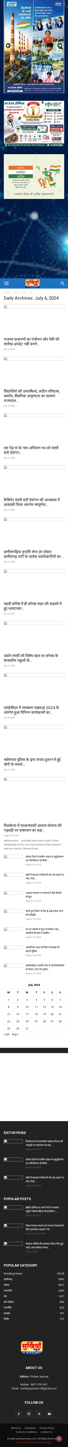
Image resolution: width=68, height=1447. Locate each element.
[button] (6, 282)
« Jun (7, 1033)
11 (36, 1005)
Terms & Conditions (26, 1430)
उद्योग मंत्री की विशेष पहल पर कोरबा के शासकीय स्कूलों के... (31, 656)
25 (36, 1020)
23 (17, 1020)
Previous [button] (8, 45)
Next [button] (59, 45)
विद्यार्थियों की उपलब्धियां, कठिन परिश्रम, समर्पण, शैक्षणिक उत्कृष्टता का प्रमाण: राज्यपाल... (32, 395)
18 (36, 1013)
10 (27, 1005)
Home (7, 291)
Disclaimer (30, 1426)
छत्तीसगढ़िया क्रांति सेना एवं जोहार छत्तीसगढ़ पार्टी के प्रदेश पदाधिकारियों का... (34, 553)
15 (8, 1013)
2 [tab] (34, 96)
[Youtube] (49, 1413)
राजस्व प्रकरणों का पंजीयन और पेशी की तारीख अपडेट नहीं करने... (31, 340)
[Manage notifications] (59, 1439)
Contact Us (46, 1430)
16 (17, 1013)
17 (27, 1013)
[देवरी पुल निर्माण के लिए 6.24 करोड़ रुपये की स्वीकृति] (13, 914)
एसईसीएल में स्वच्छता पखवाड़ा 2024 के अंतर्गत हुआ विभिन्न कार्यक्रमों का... (31, 708)
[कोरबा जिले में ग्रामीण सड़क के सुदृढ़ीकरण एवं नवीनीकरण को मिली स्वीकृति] (13, 860)
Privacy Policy (47, 1426)
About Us (16, 1426)
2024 (16, 291)
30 (17, 1027)
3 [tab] (38, 96)
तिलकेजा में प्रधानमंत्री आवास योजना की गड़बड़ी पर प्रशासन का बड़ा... (33, 826)
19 (44, 1013)
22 (8, 1020)
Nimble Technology (40, 1441)
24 (27, 1020)
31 (27, 1027)
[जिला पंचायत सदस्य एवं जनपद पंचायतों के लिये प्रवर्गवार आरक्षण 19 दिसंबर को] (13, 1229)
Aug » (15, 1033)
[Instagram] (29, 1412)
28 (60, 1020)
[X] (39, 1413)
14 (60, 1005)
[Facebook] (18, 1413)
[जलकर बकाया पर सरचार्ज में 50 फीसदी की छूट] (13, 896)
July (24, 291)
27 (52, 1020)
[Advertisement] (34, 241)
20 (52, 1013)
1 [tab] (30, 96)
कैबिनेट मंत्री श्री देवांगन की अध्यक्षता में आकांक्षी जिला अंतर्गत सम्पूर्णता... (32, 501)
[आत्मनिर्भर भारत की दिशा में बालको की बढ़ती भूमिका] (13, 950)
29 (8, 1027)
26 (44, 1020)
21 (60, 1013)
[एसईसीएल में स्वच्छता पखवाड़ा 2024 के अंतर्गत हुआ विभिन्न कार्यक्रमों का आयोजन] (34, 687)
